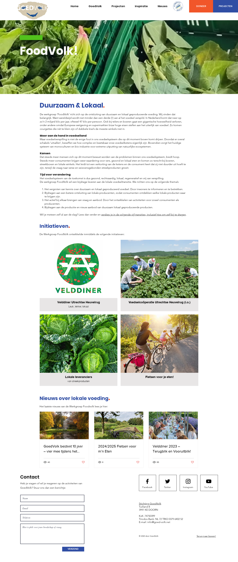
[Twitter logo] (167, 481)
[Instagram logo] (188, 481)
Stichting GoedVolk (150, 503)
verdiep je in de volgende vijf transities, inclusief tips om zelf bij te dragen (143, 214)
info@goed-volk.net (158, 522)
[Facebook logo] (147, 481)
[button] (118, 6)
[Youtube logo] (208, 481)
